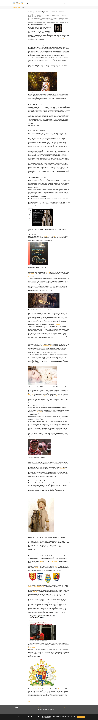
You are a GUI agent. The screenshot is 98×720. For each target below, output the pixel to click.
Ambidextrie (62, 468)
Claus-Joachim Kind (58, 236)
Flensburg (35, 591)
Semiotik (58, 324)
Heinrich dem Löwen (54, 561)
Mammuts (48, 272)
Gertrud (41, 561)
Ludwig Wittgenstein (38, 411)
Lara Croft (44, 395)
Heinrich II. (57, 566)
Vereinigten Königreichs (37, 688)
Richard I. (36, 567)
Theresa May (36, 644)
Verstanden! (81, 717)
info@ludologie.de (40, 707)
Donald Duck (31, 394)
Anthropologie (61, 38)
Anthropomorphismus (47, 345)
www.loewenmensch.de (38, 228)
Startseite (66, 707)
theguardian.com (31, 647)
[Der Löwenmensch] (58, 28)
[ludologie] (18, 3)
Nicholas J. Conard (45, 236)
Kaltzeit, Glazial (63, 270)
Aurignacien (30, 276)
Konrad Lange (41, 327)
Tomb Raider (56, 395)
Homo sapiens (31, 273)
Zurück (29, 701)
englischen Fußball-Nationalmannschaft (36, 586)
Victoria (59, 688)
